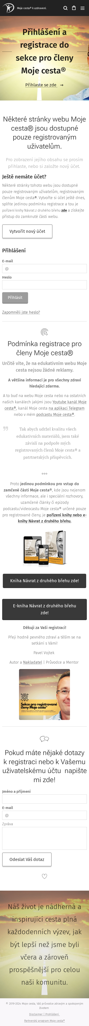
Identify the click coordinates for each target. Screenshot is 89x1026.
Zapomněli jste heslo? (21, 312)
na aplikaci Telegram (66, 408)
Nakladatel (32, 662)
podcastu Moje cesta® (55, 414)
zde (64, 210)
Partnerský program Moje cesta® (44, 1020)
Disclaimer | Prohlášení (44, 1014)
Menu (82, 8)
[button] (65, 8)
